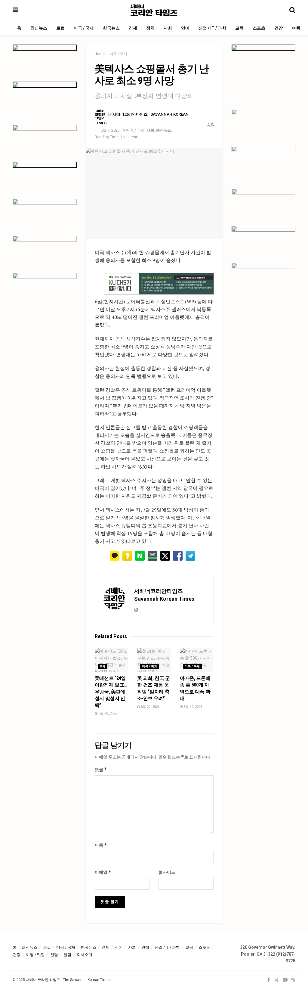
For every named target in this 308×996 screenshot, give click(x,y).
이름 (101, 845)
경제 (133, 28)
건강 (278, 28)
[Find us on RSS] (293, 980)
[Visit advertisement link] (159, 283)
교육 (239, 28)
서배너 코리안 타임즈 (43, 980)
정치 (150, 28)
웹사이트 (167, 872)
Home (100, 54)
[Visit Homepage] (153, 10)
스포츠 (259, 28)
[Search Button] (292, 10)
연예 (185, 28)
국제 (103, 666)
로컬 (60, 28)
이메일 (103, 872)
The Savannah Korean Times (87, 980)
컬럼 (54, 954)
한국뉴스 (111, 28)
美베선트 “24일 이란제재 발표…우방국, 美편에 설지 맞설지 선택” (111, 691)
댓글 (101, 769)
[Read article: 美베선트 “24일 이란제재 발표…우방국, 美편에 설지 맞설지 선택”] (111, 660)
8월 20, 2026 (107, 713)
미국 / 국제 (84, 28)
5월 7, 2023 (110, 130)
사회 (168, 28)
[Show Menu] (15, 10)
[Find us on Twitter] (276, 980)
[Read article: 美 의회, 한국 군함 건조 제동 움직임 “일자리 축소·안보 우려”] (154, 660)
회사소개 (84, 954)
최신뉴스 (38, 28)
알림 (67, 954)
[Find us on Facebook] (268, 980)
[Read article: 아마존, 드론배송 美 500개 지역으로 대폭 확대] (197, 660)
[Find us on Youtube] (285, 980)
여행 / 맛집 (35, 954)
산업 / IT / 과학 (212, 28)
